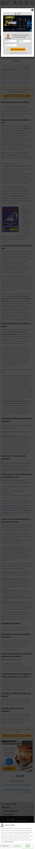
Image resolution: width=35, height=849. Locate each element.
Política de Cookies (9, 841)
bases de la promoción (22, 52)
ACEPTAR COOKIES (27, 846)
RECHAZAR (17, 846)
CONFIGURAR (5, 846)
